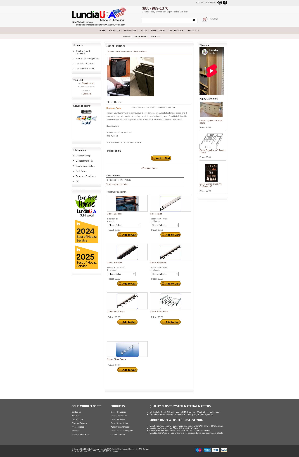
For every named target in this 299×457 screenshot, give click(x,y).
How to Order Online (85, 166)
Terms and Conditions (86, 176)
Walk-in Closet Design (120, 427)
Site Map (75, 431)
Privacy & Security (79, 423)
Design (143, 30)
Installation (158, 30)
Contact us (193, 30)
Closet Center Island (85, 68)
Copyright (78, 449)
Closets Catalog (83, 155)
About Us (155, 36)
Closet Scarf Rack (116, 311)
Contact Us (76, 412)
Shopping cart (88, 83)
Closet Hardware (140, 52)
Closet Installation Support (122, 431)
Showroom (130, 30)
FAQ (77, 181)
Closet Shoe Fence (116, 359)
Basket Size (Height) (112, 220)
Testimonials (175, 30)
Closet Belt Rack (158, 262)
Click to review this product (117, 184)
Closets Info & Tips (84, 161)
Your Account (77, 419)
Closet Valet (156, 213)
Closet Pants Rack (159, 311)
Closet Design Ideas (119, 423)
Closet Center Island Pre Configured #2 (210, 185)
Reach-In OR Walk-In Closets (159, 220)
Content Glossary (118, 434)
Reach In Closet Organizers (83, 52)
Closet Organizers (118, 412)
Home (102, 30)
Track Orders (81, 171)
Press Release (78, 427)
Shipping (127, 36)
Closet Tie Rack (114, 262)
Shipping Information (80, 434)
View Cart (214, 19)
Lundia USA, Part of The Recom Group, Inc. (119, 449)
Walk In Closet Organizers (88, 58)
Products (114, 30)
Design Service (141, 36)
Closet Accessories (85, 63)
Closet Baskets (114, 213)
